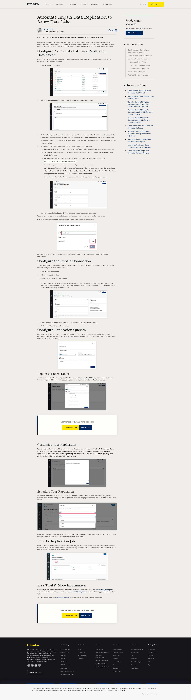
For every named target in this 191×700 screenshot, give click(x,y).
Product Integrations (102, 652)
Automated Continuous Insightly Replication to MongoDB (139, 140)
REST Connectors (66, 665)
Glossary (133, 665)
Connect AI (81, 652)
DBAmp (80, 658)
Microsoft (151, 658)
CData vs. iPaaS (101, 664)
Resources (134, 658)
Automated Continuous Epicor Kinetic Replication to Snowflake (139, 146)
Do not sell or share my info (150, 694)
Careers (115, 668)
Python (62, 658)
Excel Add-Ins (65, 668)
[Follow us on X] (113, 30)
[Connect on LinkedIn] (116, 30)
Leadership (116, 662)
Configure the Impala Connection (140, 56)
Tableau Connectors (67, 674)
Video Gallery (135, 668)
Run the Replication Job (136, 72)
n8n (149, 662)
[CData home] (34, 4)
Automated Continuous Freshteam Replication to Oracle (140, 127)
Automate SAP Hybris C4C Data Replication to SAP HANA (139, 92)
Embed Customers (102, 660)
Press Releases (118, 652)
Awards (115, 658)
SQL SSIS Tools (82, 655)
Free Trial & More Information (138, 75)
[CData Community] (39, 665)
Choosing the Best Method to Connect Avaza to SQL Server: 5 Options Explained (139, 120)
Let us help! (85, 427)
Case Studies (135, 652)
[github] (36, 665)
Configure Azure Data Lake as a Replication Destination (139, 51)
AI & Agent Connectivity (100, 656)
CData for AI (107, 4)
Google (150, 655)
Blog (132, 655)
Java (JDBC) (64, 652)
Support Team (62, 598)
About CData (117, 649)
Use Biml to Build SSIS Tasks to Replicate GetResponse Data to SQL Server (139, 133)
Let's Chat (153, 4)
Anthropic (151, 649)
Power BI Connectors (67, 671)
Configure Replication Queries (139, 59)
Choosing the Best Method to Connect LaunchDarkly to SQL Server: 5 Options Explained (138, 104)
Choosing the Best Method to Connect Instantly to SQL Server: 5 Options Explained (140, 112)
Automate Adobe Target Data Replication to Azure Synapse (138, 152)
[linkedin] (28, 665)
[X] (32, 665)
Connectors (99, 649)
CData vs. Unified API (102, 667)
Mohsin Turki (48, 29)
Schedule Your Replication (139, 69)
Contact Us (116, 671)
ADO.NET (63, 655)
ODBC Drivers (65, 649)
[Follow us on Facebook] (110, 30)
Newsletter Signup (137, 662)
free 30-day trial (79, 592)
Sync (79, 649)
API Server (63, 662)
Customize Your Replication (140, 65)
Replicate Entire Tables (138, 62)
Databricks (151, 652)
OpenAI (150, 665)
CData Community (137, 649)
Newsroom (116, 655)
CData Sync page (104, 590)
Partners (115, 665)
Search (142, 4)
